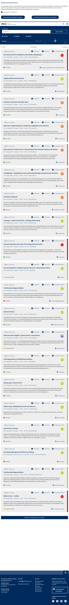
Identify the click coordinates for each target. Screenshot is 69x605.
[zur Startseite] (8, 24)
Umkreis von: (38, 41)
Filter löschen (34, 47)
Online (17, 36)
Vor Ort (6, 36)
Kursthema (5, 29)
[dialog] (34, 11)
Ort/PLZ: (4, 41)
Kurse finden (59, 31)
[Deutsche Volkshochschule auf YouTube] (61, 601)
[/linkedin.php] (65, 601)
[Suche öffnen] (63, 23)
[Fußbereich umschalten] (65, 573)
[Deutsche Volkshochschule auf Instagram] (57, 601)
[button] (64, 47)
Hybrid (29, 36)
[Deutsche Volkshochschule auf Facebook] (53, 601)
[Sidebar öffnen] (67, 23)
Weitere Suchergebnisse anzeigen (34, 517)
